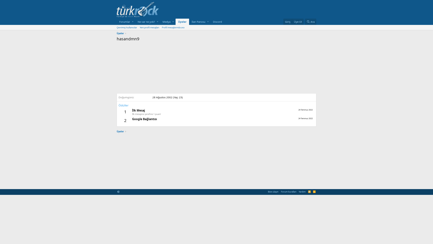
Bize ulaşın (273, 191)
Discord (217, 21)
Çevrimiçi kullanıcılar (127, 27)
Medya (166, 21)
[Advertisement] (216, 67)
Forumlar (124, 21)
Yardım (302, 191)
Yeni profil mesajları (149, 27)
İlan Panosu (198, 21)
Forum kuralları (288, 191)
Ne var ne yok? (146, 21)
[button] (132, 22)
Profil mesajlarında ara (173, 27)
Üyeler (182, 21)
